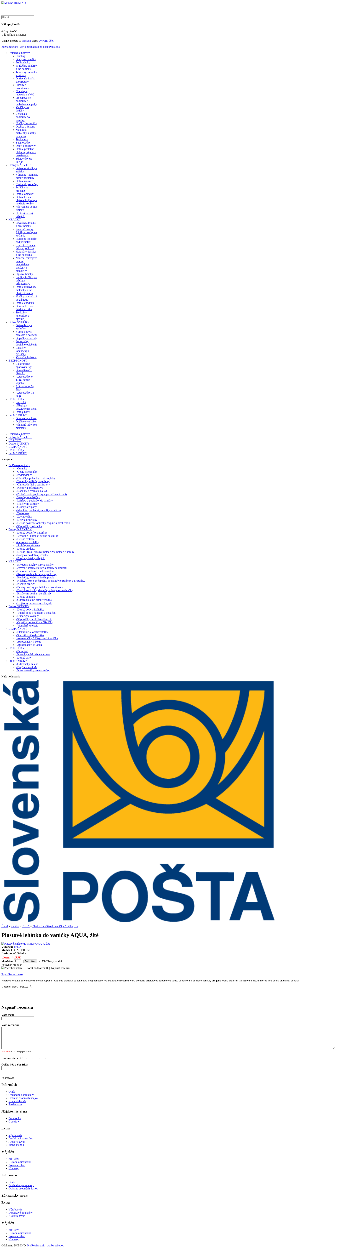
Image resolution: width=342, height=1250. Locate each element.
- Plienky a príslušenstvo (29, 487)
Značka (15, 926)
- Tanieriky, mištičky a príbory (33, 481)
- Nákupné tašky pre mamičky (33, 670)
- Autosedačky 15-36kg (29, 644)
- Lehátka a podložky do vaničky (34, 500)
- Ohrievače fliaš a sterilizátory (33, 484)
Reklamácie (15, 1104)
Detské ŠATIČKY (19, 322)
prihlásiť (26, 40)
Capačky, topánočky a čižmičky (22, 351)
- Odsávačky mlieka (27, 664)
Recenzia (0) (15, 974)
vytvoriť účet (46, 40)
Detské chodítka (25, 302)
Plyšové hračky (24, 274)
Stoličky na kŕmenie (22, 189)
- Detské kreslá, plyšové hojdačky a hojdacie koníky (45, 551)
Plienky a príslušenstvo (23, 86)
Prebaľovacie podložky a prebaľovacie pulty (26, 101)
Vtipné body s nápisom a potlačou (26, 333)
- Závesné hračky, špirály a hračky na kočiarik (41, 567)
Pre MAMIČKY (18, 415)
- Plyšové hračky (25, 583)
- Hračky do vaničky (27, 503)
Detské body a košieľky (24, 327)
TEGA (26, 926)
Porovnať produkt (11, 964)
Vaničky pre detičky (22, 109)
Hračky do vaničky (26, 123)
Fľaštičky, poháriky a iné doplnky (27, 67)
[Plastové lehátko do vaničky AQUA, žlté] (25, 943)
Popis (4, 974)
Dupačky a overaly (26, 338)
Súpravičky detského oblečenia (26, 343)
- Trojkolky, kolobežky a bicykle (34, 603)
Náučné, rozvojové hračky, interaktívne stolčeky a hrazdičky (26, 264)
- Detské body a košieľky (30, 609)
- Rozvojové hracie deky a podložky (36, 574)
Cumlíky (20, 56)
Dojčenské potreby (19, 52)
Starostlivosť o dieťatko (24, 372)
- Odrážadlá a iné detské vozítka (34, 599)
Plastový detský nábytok (24, 215)
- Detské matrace (25, 538)
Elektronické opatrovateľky (24, 365)
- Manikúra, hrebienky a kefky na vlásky (38, 510)
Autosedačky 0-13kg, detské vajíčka (24, 379)
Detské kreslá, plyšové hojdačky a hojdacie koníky (26, 200)
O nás (12, 1091)
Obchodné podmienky (21, 1094)
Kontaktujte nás (17, 1101)
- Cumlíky (21, 468)
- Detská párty (24, 657)
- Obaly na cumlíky (26, 471)
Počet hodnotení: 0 (37, 968)
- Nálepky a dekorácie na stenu (33, 654)
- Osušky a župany (26, 506)
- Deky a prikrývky (26, 519)
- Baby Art (22, 651)
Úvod (4, 926)
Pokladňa (54, 46)
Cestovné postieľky (27, 184)
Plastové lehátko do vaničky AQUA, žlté (55, 926)
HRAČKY (15, 219)
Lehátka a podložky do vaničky (23, 117)
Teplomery (22, 139)
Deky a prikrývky (26, 145)
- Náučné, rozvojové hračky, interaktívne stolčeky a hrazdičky (50, 580)
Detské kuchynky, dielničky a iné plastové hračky (26, 290)
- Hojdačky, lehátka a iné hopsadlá (35, 577)
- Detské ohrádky (25, 548)
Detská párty (23, 411)
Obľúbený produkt (52, 961)
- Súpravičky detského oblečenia (34, 619)
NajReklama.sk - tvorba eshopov (45, 1245)
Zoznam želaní (17, 1165)
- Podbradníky (24, 474)
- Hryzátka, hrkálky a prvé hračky (35, 564)
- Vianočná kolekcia (27, 625)
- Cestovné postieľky (27, 542)
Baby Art (21, 402)
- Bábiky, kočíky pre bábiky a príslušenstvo (40, 587)
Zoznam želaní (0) (11, 46)
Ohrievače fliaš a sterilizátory (25, 80)
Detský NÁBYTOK (20, 165)
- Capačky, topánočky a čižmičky (34, 622)
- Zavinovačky (24, 516)
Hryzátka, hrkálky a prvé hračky (26, 224)
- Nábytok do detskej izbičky (32, 555)
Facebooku (15, 1118)
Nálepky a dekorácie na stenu (26, 407)
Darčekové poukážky (21, 1138)
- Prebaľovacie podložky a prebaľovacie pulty (41, 494)
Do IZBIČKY (17, 399)
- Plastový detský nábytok (30, 558)
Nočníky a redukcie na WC (25, 93)
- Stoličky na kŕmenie (28, 545)
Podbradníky (23, 62)
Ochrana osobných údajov (23, 1098)
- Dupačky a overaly (27, 615)
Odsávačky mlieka (26, 418)
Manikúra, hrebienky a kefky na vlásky (26, 133)
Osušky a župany (25, 126)
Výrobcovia (15, 1135)
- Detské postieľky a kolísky (31, 532)
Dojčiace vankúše (26, 421)
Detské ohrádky (24, 193)
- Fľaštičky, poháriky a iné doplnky (35, 478)
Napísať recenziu (60, 968)
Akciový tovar (17, 1141)
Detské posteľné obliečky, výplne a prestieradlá (26, 152)
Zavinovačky (23, 142)
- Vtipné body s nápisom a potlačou (36, 612)
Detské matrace (24, 181)
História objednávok (20, 1161)
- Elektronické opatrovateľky (32, 631)
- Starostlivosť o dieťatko (30, 635)
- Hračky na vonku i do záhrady (33, 593)
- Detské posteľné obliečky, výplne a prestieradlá (43, 522)
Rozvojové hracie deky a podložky (25, 247)
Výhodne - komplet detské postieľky (27, 176)
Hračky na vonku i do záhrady (26, 298)
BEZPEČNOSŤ (18, 360)
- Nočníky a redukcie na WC (32, 490)
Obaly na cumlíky (26, 59)
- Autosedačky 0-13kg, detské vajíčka (37, 638)
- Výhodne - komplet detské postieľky (37, 535)
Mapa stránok (16, 1144)
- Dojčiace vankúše (26, 667)
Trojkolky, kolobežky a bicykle (22, 315)
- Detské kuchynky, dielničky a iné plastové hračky (44, 590)
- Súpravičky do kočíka (29, 526)
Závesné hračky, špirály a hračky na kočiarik (26, 232)
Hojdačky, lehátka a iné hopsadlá (26, 253)
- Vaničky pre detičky (28, 497)
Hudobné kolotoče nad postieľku (26, 240)
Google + (14, 1121)
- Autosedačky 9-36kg (28, 641)
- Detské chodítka (25, 596)
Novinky (14, 1168)
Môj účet (27, 46)
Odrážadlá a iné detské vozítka (24, 308)
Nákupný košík (40, 46)
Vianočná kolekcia (26, 357)
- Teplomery (22, 513)
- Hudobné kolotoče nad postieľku (35, 571)
